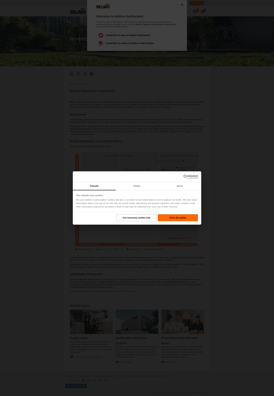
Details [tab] (137, 186)
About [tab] (180, 186)
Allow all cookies (177, 217)
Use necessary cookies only (136, 217)
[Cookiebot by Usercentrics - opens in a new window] (185, 177)
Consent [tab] (94, 186)
